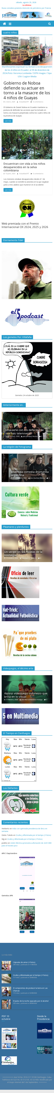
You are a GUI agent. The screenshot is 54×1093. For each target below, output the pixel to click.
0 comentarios (38, 102)
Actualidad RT (24, 102)
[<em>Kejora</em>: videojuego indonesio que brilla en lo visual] (27, 676)
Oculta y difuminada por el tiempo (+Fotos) (33, 835)
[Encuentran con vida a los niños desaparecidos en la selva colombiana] (27, 131)
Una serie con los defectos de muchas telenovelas (23, 431)
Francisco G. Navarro (28, 558)
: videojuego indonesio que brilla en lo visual (25, 694)
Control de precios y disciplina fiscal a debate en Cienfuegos (26, 8)
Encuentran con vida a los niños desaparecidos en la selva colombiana (24, 167)
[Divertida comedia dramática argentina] (27, 455)
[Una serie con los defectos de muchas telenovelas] (27, 413)
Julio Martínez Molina (28, 436)
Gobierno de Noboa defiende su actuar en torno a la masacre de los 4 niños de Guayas (27, 90)
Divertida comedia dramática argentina (23, 473)
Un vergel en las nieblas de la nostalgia (23, 553)
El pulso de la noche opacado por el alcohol (30, 1001)
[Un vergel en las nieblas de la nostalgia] (27, 535)
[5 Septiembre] (4, 24)
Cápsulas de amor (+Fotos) (24, 962)
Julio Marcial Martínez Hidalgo (31, 700)
